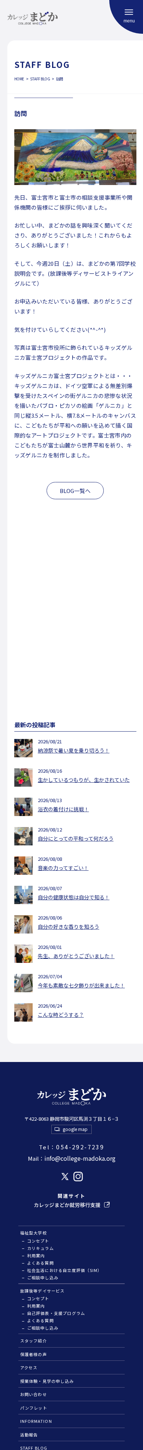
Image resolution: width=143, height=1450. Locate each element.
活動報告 (29, 1435)
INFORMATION (36, 1421)
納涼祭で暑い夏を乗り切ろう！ (74, 750)
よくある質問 (40, 1263)
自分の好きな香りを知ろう (68, 926)
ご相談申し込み (42, 1277)
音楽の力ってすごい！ (63, 867)
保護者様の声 (33, 1354)
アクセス (29, 1367)
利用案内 (36, 1255)
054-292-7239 (71, 1146)
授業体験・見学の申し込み (47, 1381)
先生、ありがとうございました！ (76, 956)
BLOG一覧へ (75, 490)
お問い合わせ (33, 1394)
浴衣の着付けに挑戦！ (63, 809)
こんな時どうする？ (61, 1014)
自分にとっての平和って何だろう (76, 838)
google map (75, 1129)
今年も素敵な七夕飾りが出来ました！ (81, 985)
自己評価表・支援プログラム (56, 1313)
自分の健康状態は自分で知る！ (74, 897)
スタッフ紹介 (33, 1341)
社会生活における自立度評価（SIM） (64, 1270)
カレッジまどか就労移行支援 (67, 1204)
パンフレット (33, 1408)
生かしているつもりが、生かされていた (84, 779)
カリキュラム (40, 1248)
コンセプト (38, 1241)
